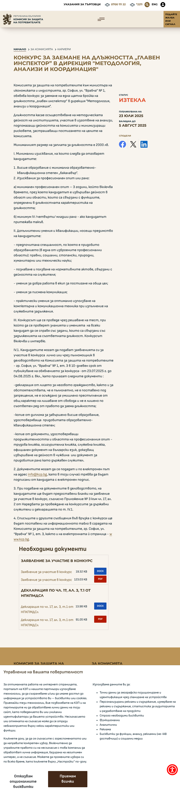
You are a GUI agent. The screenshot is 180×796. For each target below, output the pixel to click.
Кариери (64, 49)
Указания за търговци (82, 4)
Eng (155, 4)
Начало (20, 49)
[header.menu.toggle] (101, 19)
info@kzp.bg (37, 474)
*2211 (139, 4)
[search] (147, 4)
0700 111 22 (118, 4)
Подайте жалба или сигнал (171, 19)
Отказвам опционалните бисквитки (23, 781)
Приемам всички (68, 779)
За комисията (42, 49)
